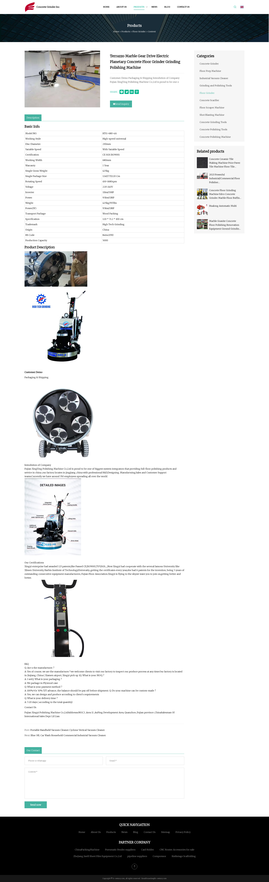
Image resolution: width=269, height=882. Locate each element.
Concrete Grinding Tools (213, 122)
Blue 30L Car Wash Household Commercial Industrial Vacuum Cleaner (68, 735)
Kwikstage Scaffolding (184, 856)
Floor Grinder (139, 31)
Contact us (183, 7)
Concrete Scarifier (209, 100)
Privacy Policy (183, 832)
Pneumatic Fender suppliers (120, 849)
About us (121, 7)
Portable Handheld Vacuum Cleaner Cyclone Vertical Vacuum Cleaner (67, 730)
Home (106, 7)
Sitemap (165, 832)
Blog (167, 7)
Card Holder (147, 849)
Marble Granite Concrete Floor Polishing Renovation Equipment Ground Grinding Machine (225, 225)
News (154, 7)
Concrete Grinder (209, 63)
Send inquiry (122, 104)
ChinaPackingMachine (87, 849)
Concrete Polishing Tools (213, 129)
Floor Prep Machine (210, 71)
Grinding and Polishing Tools (216, 85)
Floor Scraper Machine (212, 107)
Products (139, 7)
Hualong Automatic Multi (223, 205)
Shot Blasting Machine (212, 114)
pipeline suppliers (137, 856)
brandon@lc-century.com (156, 878)
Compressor (159, 856)
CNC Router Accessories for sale (177, 849)
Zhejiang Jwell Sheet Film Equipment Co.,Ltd (97, 856)
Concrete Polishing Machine (215, 136)
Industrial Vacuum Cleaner (214, 78)
